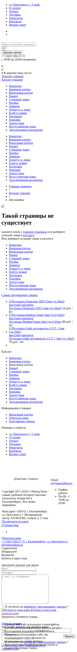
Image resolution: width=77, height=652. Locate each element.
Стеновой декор (19, 99)
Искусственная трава (22, 126)
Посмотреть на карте (15, 521)
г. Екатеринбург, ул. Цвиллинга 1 (47, 541)
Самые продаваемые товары (19, 295)
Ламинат (14, 106)
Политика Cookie (49, 648)
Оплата (13, 11)
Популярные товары (22, 421)
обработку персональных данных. (45, 606)
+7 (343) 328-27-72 (13, 541)
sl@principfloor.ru (61, 483)
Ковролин (15, 86)
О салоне (15, 8)
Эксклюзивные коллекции (26, 129)
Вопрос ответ (17, 24)
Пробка (14, 102)
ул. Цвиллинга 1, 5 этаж (24, 4)
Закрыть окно (10, 613)
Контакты (15, 21)
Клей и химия (18, 113)
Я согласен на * (36, 606)
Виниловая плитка (21, 92)
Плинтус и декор (19, 109)
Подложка (15, 116)
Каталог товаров (12, 76)
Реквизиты (16, 18)
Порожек (15, 119)
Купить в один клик (43, 610)
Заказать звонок (12, 52)
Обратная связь (18, 418)
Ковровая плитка (20, 89)
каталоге (28, 235)
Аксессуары (16, 123)
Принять (69, 636)
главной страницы (35, 231)
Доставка (15, 14)
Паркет (13, 96)
